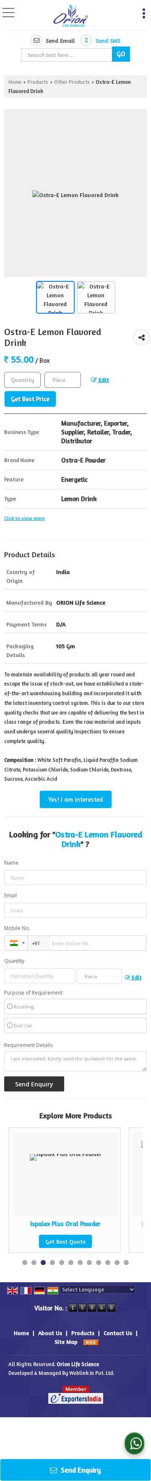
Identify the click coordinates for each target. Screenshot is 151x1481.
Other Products (72, 82)
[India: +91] (16, 943)
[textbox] (68, 55)
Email (10, 895)
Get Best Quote (43, 1241)
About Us (50, 1332)
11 (117, 1262)
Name (11, 862)
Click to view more (24, 518)
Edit (103, 379)
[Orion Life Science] (70, 16)
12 (126, 1262)
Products (37, 82)
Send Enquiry (80, 1469)
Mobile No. (17, 928)
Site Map (66, 1341)
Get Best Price (30, 399)
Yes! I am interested (75, 799)
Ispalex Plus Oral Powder (43, 1224)
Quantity (14, 960)
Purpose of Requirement (33, 993)
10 (107, 1262)
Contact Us (118, 1332)
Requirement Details (28, 1045)
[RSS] (91, 1341)
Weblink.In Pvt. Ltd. (91, 1373)
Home (14, 82)
